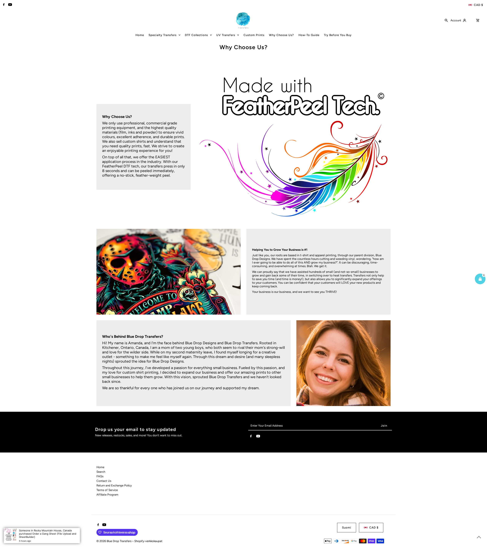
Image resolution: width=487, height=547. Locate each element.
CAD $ (478, 5)
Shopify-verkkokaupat (148, 541)
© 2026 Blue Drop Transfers (114, 541)
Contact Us (103, 481)
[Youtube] (9, 5)
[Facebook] (3, 5)
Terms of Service (107, 490)
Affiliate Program (107, 494)
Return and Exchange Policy (114, 485)
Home (100, 467)
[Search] (446, 20)
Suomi (346, 527)
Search (100, 471)
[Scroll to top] (479, 537)
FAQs (99, 476)
